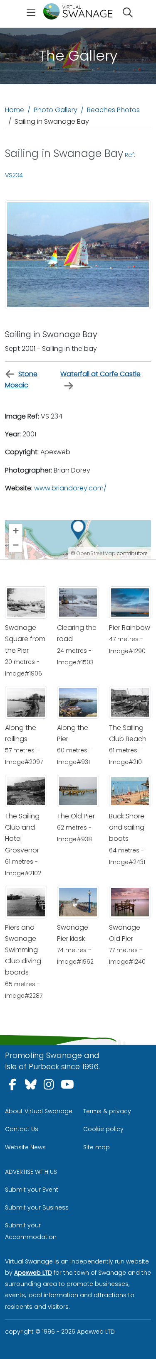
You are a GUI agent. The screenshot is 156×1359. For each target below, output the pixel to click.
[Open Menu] (31, 13)
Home (14, 110)
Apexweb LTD (33, 1272)
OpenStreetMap (96, 553)
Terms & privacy (107, 1111)
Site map (96, 1147)
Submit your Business (37, 1207)
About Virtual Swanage (38, 1111)
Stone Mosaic (21, 379)
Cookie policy (103, 1129)
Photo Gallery (55, 110)
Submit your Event (31, 1189)
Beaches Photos (113, 110)
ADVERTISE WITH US (31, 1172)
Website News (25, 1147)
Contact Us (21, 1129)
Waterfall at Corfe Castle (100, 374)
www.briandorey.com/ (70, 488)
